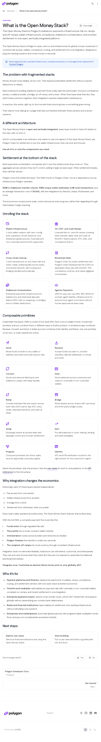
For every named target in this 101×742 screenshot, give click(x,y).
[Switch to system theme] (85, 730)
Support (50, 713)
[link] (26, 232)
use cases (52, 468)
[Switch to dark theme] (95, 730)
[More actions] (97, 4)
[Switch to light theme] (90, 730)
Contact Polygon (16, 64)
